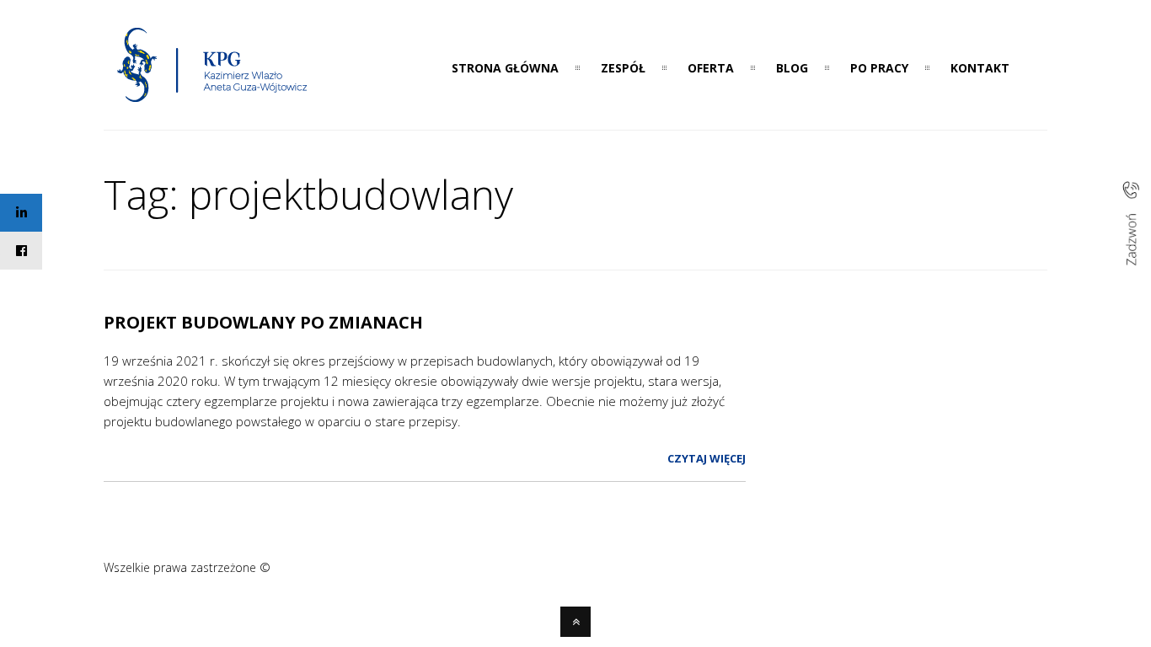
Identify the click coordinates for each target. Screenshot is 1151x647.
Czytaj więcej (706, 458)
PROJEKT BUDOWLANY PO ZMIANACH (263, 322)
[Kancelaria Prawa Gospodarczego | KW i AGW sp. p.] (213, 107)
